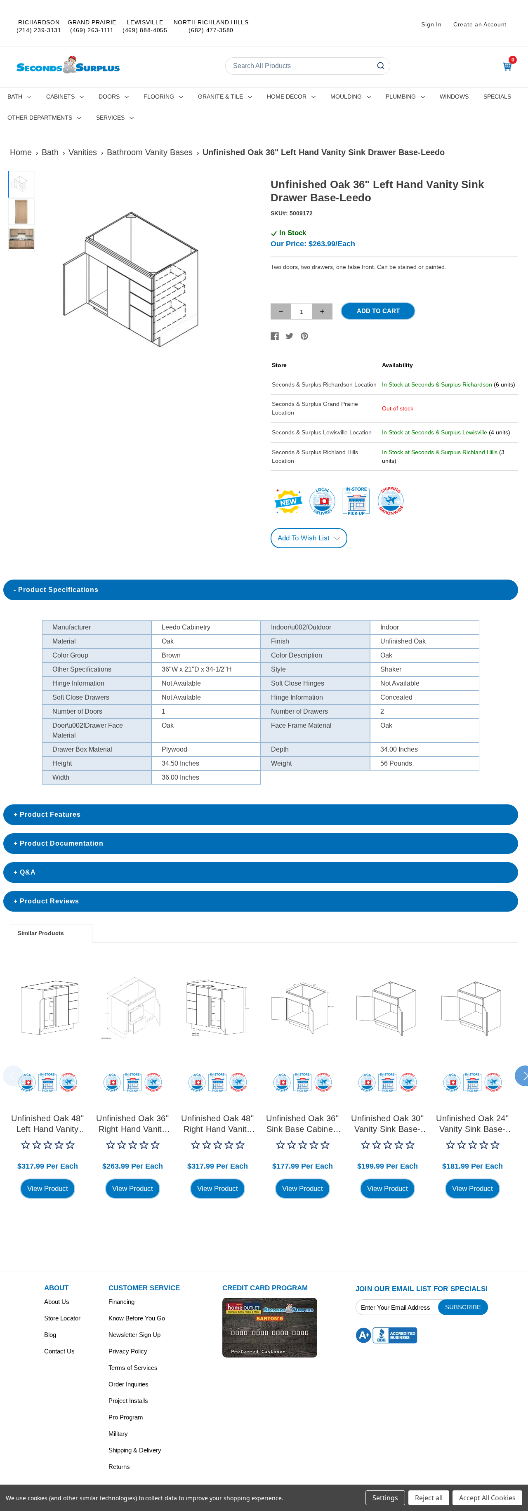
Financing (121, 1301)
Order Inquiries (128, 1384)
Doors (109, 96)
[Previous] (48, 282)
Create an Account (480, 24)
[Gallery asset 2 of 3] (21, 211)
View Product (47, 1189)
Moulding (346, 96)
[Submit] (380, 66)
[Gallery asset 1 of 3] (148, 282)
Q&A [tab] (28, 872)
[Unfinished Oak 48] (47, 1008)
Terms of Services (133, 1367)
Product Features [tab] (50, 814)
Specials (497, 96)
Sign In (431, 24)
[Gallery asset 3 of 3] (21, 239)
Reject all (429, 1497)
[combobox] (307, 66)
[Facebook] (275, 336)
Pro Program (125, 1417)
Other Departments (39, 117)
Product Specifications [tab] (58, 589)
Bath (14, 96)
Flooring (159, 96)
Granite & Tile (220, 96)
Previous (13, 1075)
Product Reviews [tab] (49, 901)
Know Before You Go (136, 1318)
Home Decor (286, 96)
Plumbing (401, 96)
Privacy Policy (127, 1351)
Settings (385, 1497)
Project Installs (128, 1400)
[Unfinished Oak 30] (387, 1008)
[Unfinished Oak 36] (132, 1008)
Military (118, 1433)
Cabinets (60, 96)
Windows (454, 96)
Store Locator (62, 1318)
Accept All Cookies (487, 1497)
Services (110, 117)
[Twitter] (289, 336)
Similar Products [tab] (41, 933)
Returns (119, 1466)
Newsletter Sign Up (134, 1334)
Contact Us (59, 1351)
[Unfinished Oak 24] (472, 1008)
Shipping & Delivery (134, 1450)
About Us (56, 1301)
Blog (50, 1334)
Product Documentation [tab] (62, 843)
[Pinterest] (304, 336)
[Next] (248, 282)
